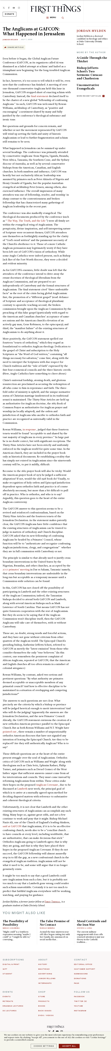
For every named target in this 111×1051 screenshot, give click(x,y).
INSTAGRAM (80, 1011)
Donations (80, 978)
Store (41, 996)
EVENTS (8, 992)
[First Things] (55, 8)
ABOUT (43, 960)
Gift (5, 969)
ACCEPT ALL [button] (69, 1046)
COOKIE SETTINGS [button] (44, 1046)
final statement (40, 96)
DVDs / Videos (46, 1015)
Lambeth (22, 788)
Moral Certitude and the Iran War (91, 922)
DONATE (9, 14)
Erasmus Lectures (13, 1006)
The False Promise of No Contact (55, 922)
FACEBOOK (79, 996)
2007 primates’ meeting (16, 569)
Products (43, 1001)
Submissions (81, 974)
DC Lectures (10, 1011)
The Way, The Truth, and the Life (26, 220)
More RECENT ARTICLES (89, 96)
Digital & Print (11, 964)
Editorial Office (83, 964)
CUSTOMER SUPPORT (84, 969)
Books (41, 1006)
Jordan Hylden (10, 40)
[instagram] (19, 8)
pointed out (10, 731)
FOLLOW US (82, 992)
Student (7, 974)
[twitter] (4, 8)
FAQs (76, 983)
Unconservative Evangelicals (88, 86)
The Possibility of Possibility (15, 922)
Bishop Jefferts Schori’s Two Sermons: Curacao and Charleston (89, 73)
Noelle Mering (47, 928)
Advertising (45, 974)
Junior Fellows (47, 978)
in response (30, 429)
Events (7, 996)
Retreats (8, 1001)
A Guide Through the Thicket (92, 59)
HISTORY (42, 964)
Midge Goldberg (11, 928)
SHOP (42, 992)
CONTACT (80, 960)
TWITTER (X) (80, 1001)
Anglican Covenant (47, 784)
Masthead (44, 969)
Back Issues (44, 1011)
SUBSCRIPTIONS (13, 960)
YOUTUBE (78, 1006)
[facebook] (9, 8)
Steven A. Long (84, 928)
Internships (45, 983)
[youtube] (14, 8)
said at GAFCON (12, 826)
